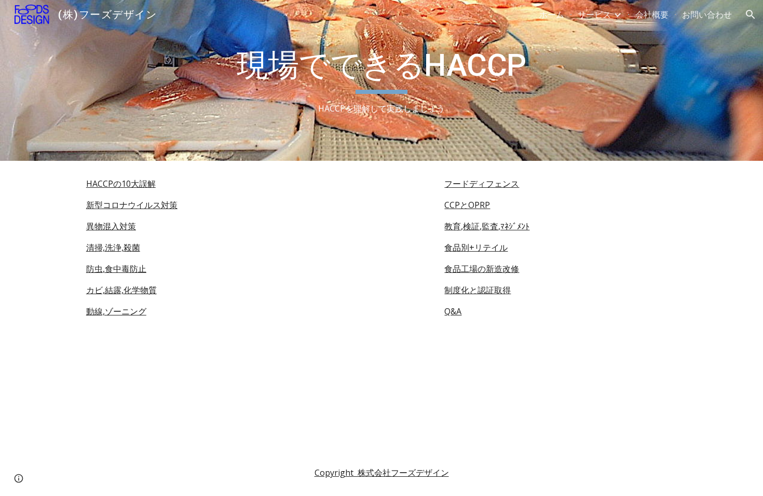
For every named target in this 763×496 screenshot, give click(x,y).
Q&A (452, 311)
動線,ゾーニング (116, 311)
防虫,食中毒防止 (116, 268)
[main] (381, 81)
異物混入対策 (111, 226)
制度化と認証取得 (477, 290)
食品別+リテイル (476, 247)
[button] (750, 14)
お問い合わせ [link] (707, 14)
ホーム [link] (551, 14)
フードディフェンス (481, 183)
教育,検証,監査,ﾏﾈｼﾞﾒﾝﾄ (486, 226)
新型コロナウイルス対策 (132, 205)
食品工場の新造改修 (481, 268)
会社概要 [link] (652, 14)
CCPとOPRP (467, 205)
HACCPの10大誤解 (121, 183)
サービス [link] (594, 14)
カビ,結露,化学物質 (121, 290)
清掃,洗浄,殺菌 (113, 247)
